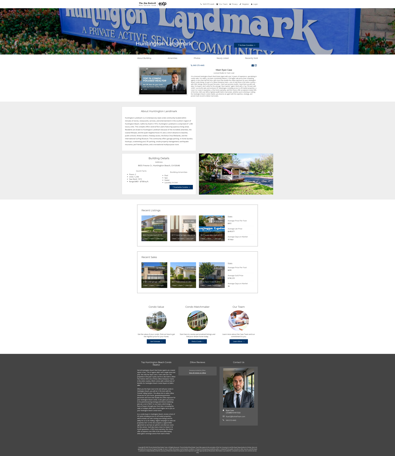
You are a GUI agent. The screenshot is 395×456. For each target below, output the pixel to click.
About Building (144, 58)
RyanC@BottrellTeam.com (235, 417)
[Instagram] (256, 65)
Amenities (172, 58)
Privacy (235, 4)
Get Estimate (155, 341)
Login (255, 4)
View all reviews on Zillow (197, 373)
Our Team (223, 4)
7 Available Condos (180, 187)
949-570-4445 (208, 4)
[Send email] (253, 65)
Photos (197, 58)
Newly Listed (223, 58)
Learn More (238, 341)
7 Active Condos (245, 45)
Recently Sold (251, 58)
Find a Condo (197, 341)
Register (245, 4)
